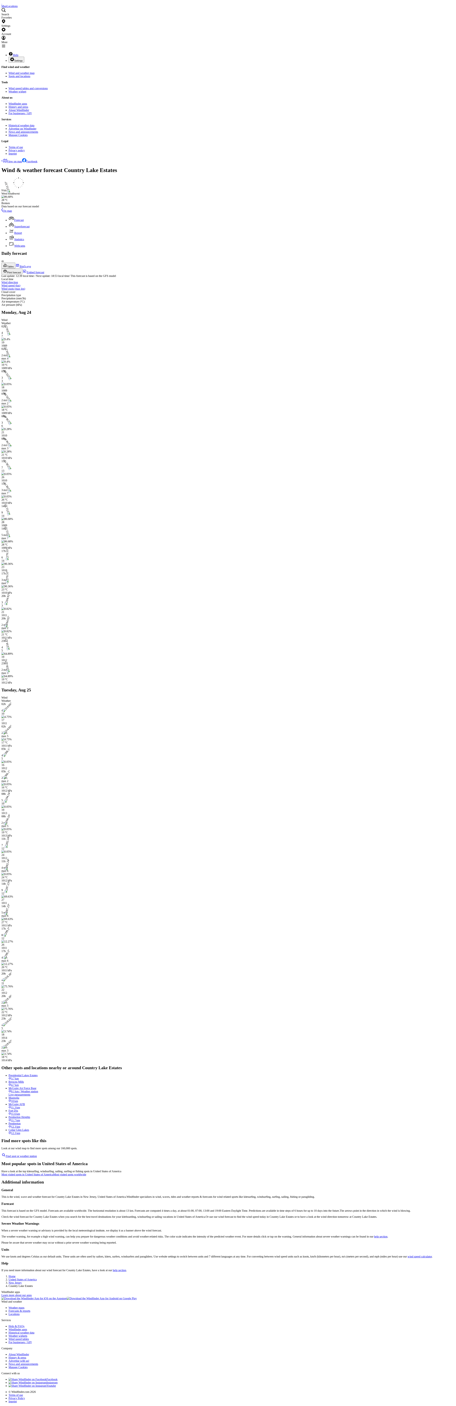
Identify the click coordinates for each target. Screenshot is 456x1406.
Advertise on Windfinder (22, 128)
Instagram (52, 1382)
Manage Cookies (18, 135)
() (10, 285)
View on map (14, 161)
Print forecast (14, 272)
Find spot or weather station (21, 1156)
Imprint (13, 153)
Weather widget (17, 91)
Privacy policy (17, 150)
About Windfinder (19, 110)
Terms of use (16, 147)
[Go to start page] (1, 2)
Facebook (31, 161)
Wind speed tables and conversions (28, 88)
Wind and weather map (22, 73)
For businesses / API (20, 113)
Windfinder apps (18, 103)
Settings (18, 60)
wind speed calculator (420, 1256)
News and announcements (23, 131)
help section (380, 1236)
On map (7, 210)
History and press (18, 106)
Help (15, 55)
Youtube (51, 1385)
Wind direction (9, 282)
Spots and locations (19, 76)
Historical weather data (21, 125)
